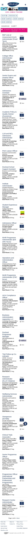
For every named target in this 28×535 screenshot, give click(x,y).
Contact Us (12, 524)
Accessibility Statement (22, 528)
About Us (12, 521)
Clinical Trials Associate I (7, 436)
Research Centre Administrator (8, 501)
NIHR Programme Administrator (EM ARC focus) (9, 240)
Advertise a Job (4, 530)
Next (18, 518)
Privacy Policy (20, 524)
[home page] (13, 6)
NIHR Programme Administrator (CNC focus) (9, 277)
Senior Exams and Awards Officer (9, 77)
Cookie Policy (20, 526)
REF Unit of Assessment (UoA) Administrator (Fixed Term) (9, 38)
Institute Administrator (7, 185)
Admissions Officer (9, 223)
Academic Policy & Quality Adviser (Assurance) (9, 114)
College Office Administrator (7, 57)
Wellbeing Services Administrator (9, 395)
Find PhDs (3, 524)
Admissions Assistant (6, 92)
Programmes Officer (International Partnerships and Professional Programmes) (9, 478)
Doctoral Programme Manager (6, 334)
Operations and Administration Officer (8, 260)
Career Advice (4, 526)
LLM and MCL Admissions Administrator (7, 136)
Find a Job (3, 521)
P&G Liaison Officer (9, 151)
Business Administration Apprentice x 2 (7, 317)
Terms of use (20, 521)
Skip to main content (6, 1)
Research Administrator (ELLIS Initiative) (8, 379)
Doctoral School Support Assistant (9, 168)
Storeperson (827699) (7, 418)
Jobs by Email (4, 528)
